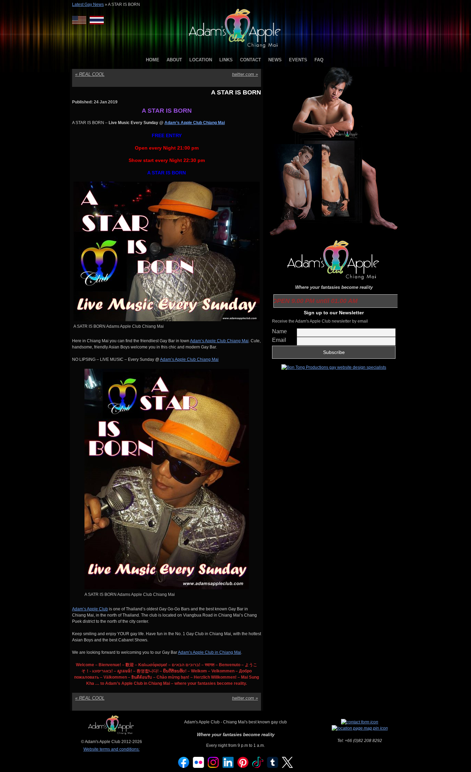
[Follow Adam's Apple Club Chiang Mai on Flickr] (199, 766)
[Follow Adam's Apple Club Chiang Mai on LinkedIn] (228, 766)
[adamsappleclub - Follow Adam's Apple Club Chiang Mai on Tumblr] (273, 766)
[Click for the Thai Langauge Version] (97, 20)
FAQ (318, 59)
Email (279, 340)
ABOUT (174, 59)
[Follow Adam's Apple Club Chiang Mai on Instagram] (213, 766)
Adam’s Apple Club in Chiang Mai (209, 652)
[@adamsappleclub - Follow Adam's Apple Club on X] (287, 766)
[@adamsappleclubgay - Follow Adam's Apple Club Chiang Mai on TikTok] (258, 766)
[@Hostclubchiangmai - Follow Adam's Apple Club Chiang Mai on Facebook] (184, 766)
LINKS (226, 59)
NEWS (275, 59)
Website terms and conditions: (111, 749)
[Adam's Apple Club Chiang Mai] (235, 48)
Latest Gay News (88, 4)
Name (279, 331)
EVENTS (298, 59)
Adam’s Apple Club (90, 609)
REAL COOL (89, 74)
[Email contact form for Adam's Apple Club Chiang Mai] (360, 722)
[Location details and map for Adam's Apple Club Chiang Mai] (359, 728)
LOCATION (200, 59)
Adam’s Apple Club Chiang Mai (219, 340)
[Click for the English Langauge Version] (81, 20)
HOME (152, 59)
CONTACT (250, 59)
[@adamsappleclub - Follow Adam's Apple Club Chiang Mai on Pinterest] (243, 766)
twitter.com (245, 74)
